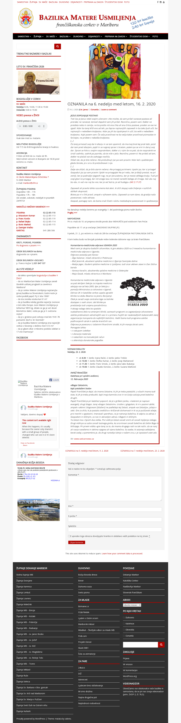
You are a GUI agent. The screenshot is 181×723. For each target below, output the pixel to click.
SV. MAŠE (43, 2)
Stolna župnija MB (24, 574)
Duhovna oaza (85, 586)
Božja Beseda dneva (87, 574)
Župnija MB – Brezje (25, 610)
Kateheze (130, 623)
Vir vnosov (127, 664)
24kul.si (81, 667)
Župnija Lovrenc (23, 598)
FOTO (127, 2)
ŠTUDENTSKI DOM (114, 2)
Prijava (126, 658)
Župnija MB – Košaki (25, 616)
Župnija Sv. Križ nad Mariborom (30, 693)
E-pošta (72, 516)
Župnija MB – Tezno (25, 663)
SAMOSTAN (22, 2)
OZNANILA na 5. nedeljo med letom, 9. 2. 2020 (86, 450)
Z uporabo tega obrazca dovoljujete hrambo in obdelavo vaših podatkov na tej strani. (110, 536)
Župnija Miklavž (23, 669)
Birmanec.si (83, 606)
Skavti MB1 (83, 648)
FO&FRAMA (83, 612)
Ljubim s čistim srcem (88, 618)
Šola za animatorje (86, 653)
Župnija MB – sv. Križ (25, 646)
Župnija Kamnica (24, 586)
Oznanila (95, 109)
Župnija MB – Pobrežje (26, 622)
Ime (70, 506)
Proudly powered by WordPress (30, 718)
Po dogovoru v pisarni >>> (28, 245)
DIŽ (79, 673)
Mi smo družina (85, 691)
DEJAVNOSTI (76, 2)
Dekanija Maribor (131, 574)
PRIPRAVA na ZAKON (93, 2)
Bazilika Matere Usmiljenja (40, 406)
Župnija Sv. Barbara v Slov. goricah (32, 687)
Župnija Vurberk (23, 711)
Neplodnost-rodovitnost (89, 703)
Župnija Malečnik (24, 604)
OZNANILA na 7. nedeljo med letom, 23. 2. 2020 (142, 450)
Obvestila (130, 629)
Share (25, 445)
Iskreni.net (83, 679)
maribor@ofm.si (30, 183)
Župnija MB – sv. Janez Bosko (30, 634)
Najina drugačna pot (87, 697)
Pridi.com (82, 636)
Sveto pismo (84, 592)
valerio (68, 718)
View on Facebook (28, 443)
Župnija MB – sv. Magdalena (29, 652)
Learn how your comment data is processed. (122, 553)
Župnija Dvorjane (24, 580)
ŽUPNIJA (33, 2)
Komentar (73, 474)
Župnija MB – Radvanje (27, 628)
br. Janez (84, 109)
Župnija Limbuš (23, 592)
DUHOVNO (64, 2)
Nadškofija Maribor (132, 586)
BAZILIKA (53, 2)
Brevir (81, 580)
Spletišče (72, 526)
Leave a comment (109, 109)
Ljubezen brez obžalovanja (90, 685)
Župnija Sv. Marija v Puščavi (29, 699)
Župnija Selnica (23, 681)
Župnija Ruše (22, 675)
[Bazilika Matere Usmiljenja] (25, 383)
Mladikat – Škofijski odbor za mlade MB (96, 630)
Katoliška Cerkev (130, 580)
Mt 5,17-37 (135, 182)
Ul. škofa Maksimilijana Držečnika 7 (32, 177)
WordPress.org (130, 676)
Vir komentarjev (130, 670)
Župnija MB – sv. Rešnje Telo (29, 657)
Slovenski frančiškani (132, 592)
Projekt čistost (84, 642)
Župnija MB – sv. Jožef (26, 640)
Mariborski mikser (86, 624)
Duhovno (130, 617)
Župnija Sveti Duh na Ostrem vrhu (31, 705)
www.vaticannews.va (84, 438)
